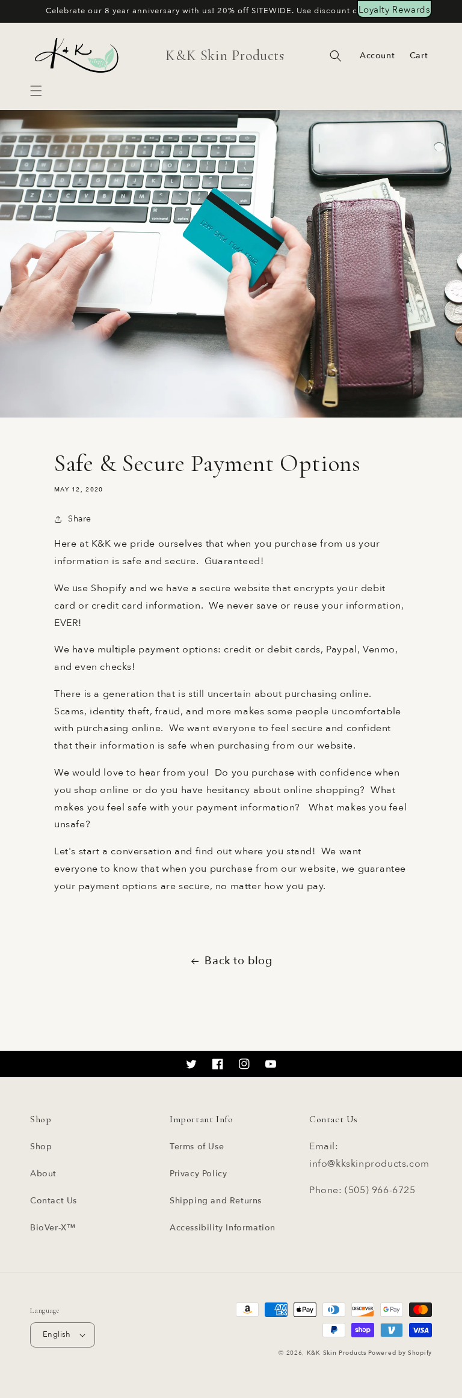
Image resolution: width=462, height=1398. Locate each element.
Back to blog (238, 960)
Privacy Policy (198, 1173)
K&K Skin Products (336, 1353)
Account (377, 56)
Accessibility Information (223, 1227)
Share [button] (79, 518)
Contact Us (53, 1200)
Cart (419, 55)
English (57, 1334)
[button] (36, 90)
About (43, 1173)
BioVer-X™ (52, 1227)
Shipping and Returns (216, 1200)
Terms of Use (197, 1146)
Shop (41, 1146)
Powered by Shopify (400, 1353)
